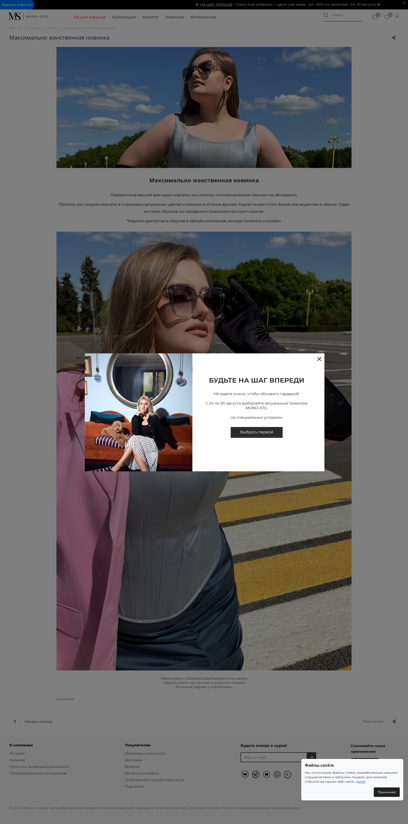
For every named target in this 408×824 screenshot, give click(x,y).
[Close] (319, 359)
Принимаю (387, 792)
